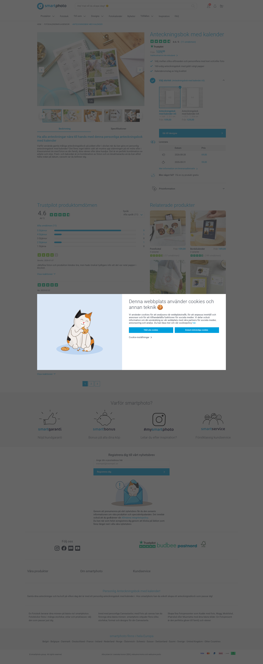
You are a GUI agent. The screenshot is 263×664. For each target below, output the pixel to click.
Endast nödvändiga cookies (196, 330)
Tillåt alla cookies (151, 330)
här (194, 323)
